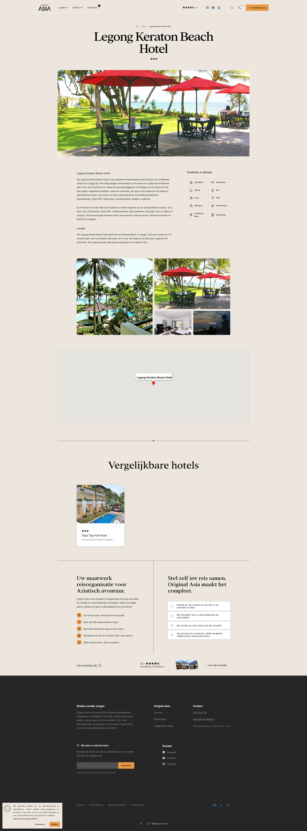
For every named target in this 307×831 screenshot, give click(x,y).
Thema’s (76, 7)
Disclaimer (81, 805)
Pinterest (171, 757)
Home (137, 26)
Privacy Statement (96, 805)
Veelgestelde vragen (163, 725)
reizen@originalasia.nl (203, 719)
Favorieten (93, 7)
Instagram (171, 763)
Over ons (158, 712)
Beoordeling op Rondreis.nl (152, 666)
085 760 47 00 (200, 712)
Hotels (143, 26)
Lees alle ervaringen (217, 665)
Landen (62, 7)
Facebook (171, 752)
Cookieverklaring (137, 805)
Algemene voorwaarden (117, 805)
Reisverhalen (160, 719)
